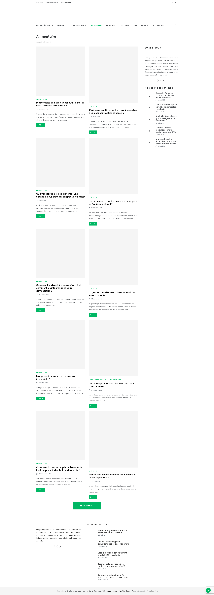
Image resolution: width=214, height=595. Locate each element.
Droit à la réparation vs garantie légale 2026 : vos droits (166, 118)
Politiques (124, 25)
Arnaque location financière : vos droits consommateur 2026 (165, 141)
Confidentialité (52, 2)
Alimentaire (96, 25)
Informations (66, 2)
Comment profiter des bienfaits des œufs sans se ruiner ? (112, 385)
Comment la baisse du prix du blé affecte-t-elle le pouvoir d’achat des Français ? (59, 469)
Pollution (110, 25)
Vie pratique (158, 25)
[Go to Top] (208, 590)
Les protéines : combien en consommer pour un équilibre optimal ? (113, 203)
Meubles (144, 25)
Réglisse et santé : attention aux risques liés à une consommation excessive (113, 112)
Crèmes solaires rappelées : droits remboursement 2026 (166, 130)
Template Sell (152, 591)
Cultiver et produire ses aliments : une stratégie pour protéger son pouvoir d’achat (60, 195)
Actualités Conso (44, 25)
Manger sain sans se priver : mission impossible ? (56, 378)
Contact (39, 2)
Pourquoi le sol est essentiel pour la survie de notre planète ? (112, 476)
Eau (135, 25)
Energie (60, 25)
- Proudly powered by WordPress (118, 591)
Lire (40, 125)
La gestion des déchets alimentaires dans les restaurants (112, 294)
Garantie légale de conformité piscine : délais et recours (165, 95)
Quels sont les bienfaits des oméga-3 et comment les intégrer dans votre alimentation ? (58, 288)
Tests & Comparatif (78, 25)
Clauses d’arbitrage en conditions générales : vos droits (166, 107)
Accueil (39, 42)
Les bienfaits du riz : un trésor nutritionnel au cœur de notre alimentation (60, 104)
